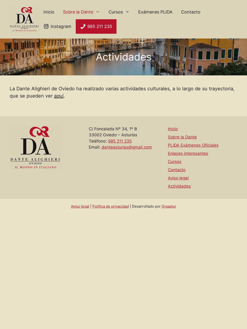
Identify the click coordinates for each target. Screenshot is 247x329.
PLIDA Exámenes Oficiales (193, 145)
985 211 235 (99, 26)
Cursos (116, 11)
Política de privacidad (110, 206)
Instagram (61, 26)
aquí (59, 96)
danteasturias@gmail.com (127, 147)
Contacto (190, 11)
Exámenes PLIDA (155, 11)
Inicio (48, 11)
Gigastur (169, 206)
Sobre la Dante (78, 11)
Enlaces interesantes (188, 153)
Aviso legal (178, 178)
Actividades (179, 186)
